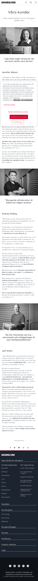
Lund (3, 479)
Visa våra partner (9, 104)
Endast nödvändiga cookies (18, 112)
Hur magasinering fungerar (26, 472)
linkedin (28, 448)
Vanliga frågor (10, 572)
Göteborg (4, 472)
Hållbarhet (4, 521)
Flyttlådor (5, 504)
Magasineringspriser (27, 477)
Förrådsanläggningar (9, 465)
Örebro (3, 486)
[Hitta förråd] (26, 2)
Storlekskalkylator (26, 485)
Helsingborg (5, 475)
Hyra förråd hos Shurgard (12, 460)
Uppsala (4, 493)
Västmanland (5, 497)
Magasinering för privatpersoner (26, 490)
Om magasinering (27, 465)
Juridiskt (19, 572)
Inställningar (17, 122)
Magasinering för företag (26, 495)
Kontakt (4, 533)
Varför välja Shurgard (27, 468)
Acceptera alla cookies (19, 117)
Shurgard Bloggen (8, 527)
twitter (14, 448)
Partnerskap (5, 518)
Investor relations (8, 544)
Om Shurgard (6, 510)
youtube (19, 448)
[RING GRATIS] (30, 2)
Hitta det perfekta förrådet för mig (26, 481)
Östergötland (5, 490)
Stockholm (4, 468)
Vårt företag (5, 514)
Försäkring (5, 539)
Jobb (3, 550)
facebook (10, 448)
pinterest (23, 448)
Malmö (3, 482)
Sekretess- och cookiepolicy (23, 100)
